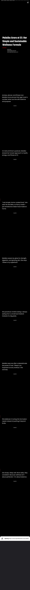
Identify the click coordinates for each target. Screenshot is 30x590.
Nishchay (9, 49)
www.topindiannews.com (12, 52)
